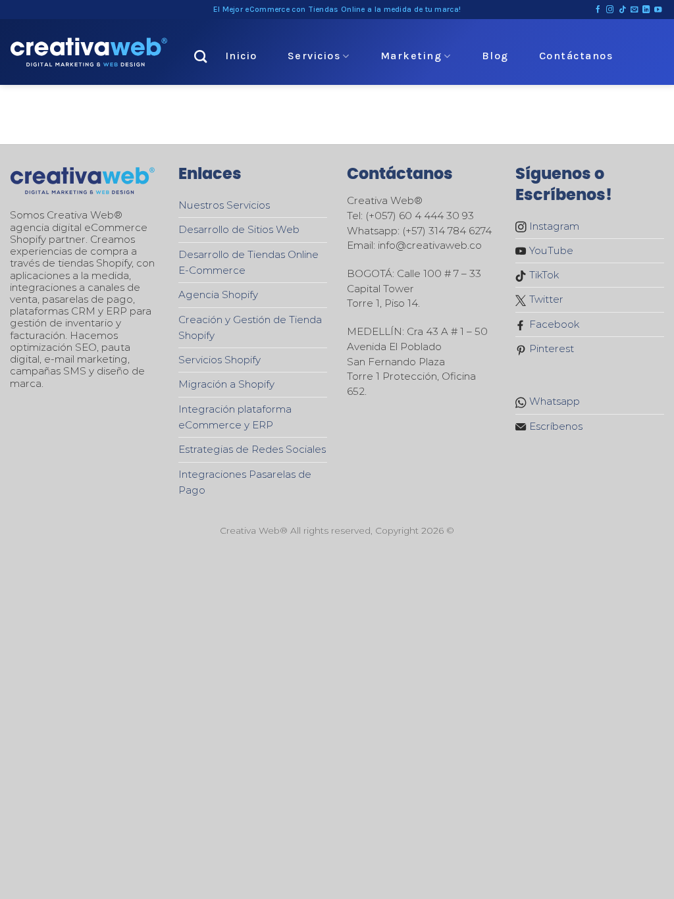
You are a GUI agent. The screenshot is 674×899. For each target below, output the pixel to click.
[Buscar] (201, 56)
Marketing (411, 55)
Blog (495, 55)
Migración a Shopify (226, 384)
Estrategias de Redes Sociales (252, 449)
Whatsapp (553, 401)
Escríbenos (555, 426)
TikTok (543, 275)
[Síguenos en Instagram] (609, 10)
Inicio (241, 55)
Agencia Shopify (218, 294)
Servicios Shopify (219, 359)
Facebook (553, 324)
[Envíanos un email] (634, 10)
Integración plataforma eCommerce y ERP (235, 417)
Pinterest (550, 348)
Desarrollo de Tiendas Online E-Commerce (248, 262)
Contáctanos (576, 55)
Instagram (553, 226)
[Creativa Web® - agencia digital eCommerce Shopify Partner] (89, 52)
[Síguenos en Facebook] (598, 10)
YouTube (550, 250)
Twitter (545, 299)
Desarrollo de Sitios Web (238, 229)
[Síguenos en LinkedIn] (646, 10)
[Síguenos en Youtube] (657, 10)
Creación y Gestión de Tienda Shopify (250, 327)
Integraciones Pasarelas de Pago (244, 482)
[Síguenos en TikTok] (622, 10)
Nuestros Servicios (224, 205)
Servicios (314, 55)
